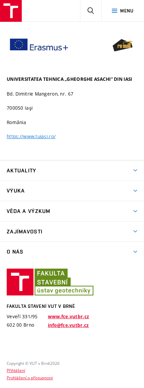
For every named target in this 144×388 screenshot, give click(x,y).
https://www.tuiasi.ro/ (31, 136)
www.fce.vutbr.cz (68, 317)
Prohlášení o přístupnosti (30, 377)
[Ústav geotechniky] (11, 11)
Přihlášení (16, 370)
